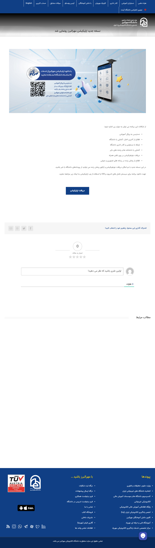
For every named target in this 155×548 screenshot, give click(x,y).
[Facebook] (30, 228)
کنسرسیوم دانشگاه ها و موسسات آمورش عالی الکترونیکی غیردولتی (131, 499)
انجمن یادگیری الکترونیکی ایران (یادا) (135, 512)
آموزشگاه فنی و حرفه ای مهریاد (138, 522)
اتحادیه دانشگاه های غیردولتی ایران (136, 491)
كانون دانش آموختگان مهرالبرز (138, 517)
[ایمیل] (11, 228)
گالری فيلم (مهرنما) (85, 522)
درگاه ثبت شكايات (86, 485)
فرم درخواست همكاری (84, 496)
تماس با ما (88, 507)
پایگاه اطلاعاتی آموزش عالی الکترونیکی (135, 507)
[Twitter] (24, 228)
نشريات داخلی (87, 517)
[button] (33, 37)
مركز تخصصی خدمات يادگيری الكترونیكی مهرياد (131, 528)
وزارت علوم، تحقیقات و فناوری (138, 485)
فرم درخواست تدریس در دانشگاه (80, 501)
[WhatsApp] (17, 228)
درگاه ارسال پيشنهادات (84, 491)
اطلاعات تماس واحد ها (84, 528)
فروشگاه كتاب (87, 512)
